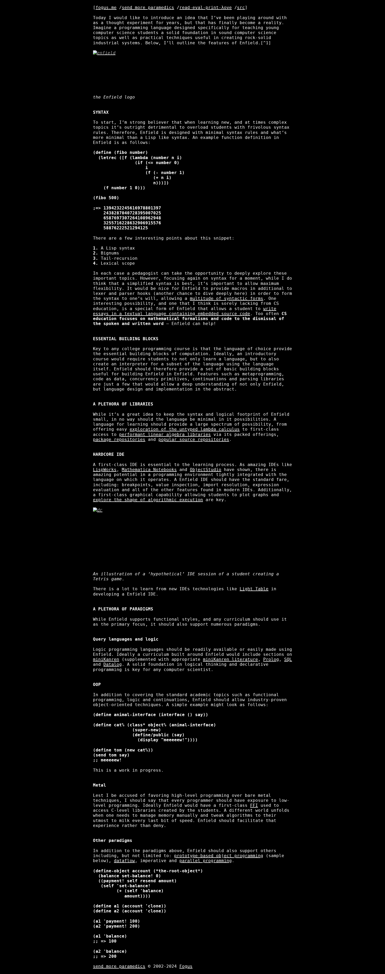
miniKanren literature (230, 659)
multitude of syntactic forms (226, 298)
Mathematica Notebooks (149, 469)
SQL (288, 659)
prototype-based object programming (218, 855)
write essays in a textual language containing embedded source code (184, 311)
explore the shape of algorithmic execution (148, 499)
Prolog (271, 659)
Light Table (254, 588)
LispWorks (105, 469)
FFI (254, 805)
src (241, 7)
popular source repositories (193, 439)
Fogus (185, 966)
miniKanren (106, 659)
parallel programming (205, 860)
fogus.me (106, 7)
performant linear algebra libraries (165, 434)
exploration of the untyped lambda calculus (185, 429)
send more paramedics (148, 7)
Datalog (112, 664)
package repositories (119, 439)
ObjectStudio (205, 469)
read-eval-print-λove (205, 7)
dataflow (124, 860)
